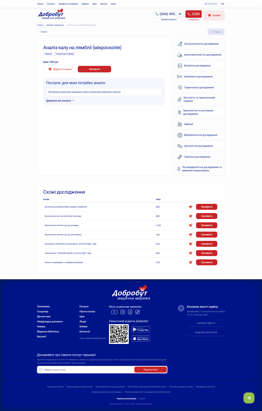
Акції (113, 4)
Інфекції (48, 54)
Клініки (83, 326)
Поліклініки (43, 306)
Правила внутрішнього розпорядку (107, 392)
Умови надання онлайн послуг (79, 387)
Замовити (94, 69)
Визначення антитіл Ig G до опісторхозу (63, 234)
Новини (41, 326)
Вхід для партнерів (206, 332)
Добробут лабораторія (55, 25)
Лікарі (40, 4)
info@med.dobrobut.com (96, 338)
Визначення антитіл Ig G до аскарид (61, 225)
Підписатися (150, 369)
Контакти (84, 331)
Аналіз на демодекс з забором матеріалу (64, 262)
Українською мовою (126, 398)
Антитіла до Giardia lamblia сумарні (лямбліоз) (66, 207)
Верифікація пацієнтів (205, 387)
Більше (103, 4)
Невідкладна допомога (50, 321)
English (142, 398)
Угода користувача (55, 387)
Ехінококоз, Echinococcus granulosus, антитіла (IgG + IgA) (70, 244)
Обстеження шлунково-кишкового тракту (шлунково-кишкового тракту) (84, 92)
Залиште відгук (206, 323)
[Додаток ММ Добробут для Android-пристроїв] (141, 329)
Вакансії (41, 336)
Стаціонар (42, 311)
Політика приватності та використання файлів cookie (147, 392)
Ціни (94, 4)
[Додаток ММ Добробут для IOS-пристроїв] (141, 338)
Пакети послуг (87, 311)
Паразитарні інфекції (65, 54)
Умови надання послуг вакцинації (109, 387)
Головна (40, 25)
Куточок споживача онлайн (181, 387)
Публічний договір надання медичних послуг (147, 387)
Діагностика (43, 316)
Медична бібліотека (48, 331)
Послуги (51, 4)
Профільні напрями (68, 4)
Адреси (85, 4)
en (222, 4)
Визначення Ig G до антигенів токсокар (63, 216)
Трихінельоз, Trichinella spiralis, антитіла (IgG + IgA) (68, 253)
